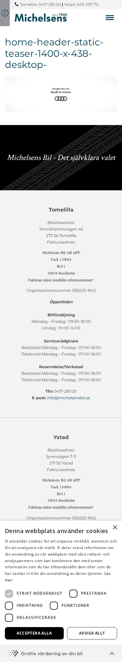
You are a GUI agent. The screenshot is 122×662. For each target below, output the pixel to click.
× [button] (114, 527)
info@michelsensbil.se (68, 397)
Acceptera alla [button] (34, 633)
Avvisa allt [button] (92, 633)
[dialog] (61, 591)
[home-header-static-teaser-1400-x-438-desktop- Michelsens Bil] (41, 17)
